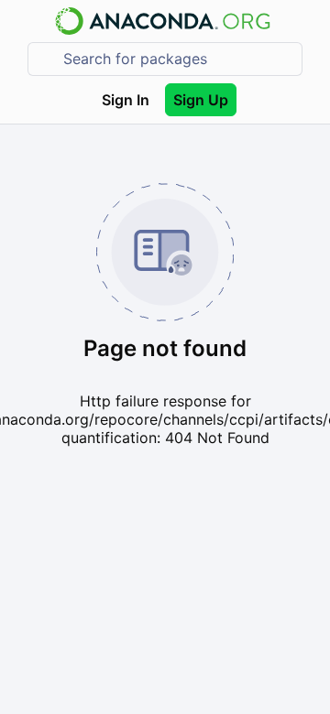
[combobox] (178, 59)
